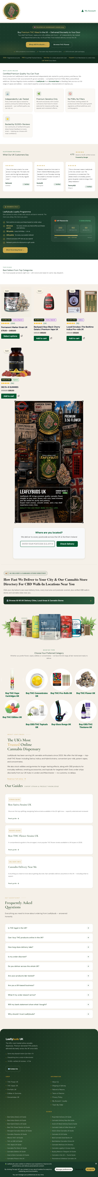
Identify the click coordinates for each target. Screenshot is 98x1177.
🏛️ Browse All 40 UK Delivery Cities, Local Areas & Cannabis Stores (49, 600)
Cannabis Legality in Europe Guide (63, 1148)
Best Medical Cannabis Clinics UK (63, 1141)
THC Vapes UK (12, 1085)
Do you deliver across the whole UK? (23, 966)
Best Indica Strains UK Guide (16, 1120)
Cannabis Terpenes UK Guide (17, 1134)
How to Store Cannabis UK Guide (18, 1155)
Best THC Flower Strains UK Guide (18, 1127)
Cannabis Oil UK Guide (59, 1134)
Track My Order (57, 1105)
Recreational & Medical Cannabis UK (64, 1158)
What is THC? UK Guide (15, 1138)
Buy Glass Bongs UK (61, 724)
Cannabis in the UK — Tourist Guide (63, 1155)
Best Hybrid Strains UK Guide (16, 1124)
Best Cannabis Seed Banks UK (62, 1138)
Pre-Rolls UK (11, 1089)
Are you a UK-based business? (21, 985)
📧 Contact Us (13, 1069)
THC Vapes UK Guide (14, 1145)
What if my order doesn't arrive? (22, 995)
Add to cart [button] (41, 338)
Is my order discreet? (17, 956)
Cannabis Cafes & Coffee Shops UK (63, 1127)
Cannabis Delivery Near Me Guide (63, 1120)
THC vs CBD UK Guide (14, 1141)
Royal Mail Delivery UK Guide (61, 1117)
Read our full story (15, 779)
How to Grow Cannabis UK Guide (63, 1131)
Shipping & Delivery (59, 1085)
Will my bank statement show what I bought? (27, 1004)
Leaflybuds (40, 81)
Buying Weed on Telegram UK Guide (64, 1151)
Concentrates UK (13, 1097)
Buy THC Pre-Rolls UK (61, 693)
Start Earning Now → (15, 250)
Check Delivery (67, 544)
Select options (10, 336)
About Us (55, 1082)
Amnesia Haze (54, 81)
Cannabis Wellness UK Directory (62, 1145)
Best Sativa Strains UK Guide (16, 1117)
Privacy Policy (57, 1097)
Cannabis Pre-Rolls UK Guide (17, 1148)
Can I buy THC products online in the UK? (26, 937)
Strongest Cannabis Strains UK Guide (19, 1131)
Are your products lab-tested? (21, 976)
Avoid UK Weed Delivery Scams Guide (64, 1124)
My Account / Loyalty (59, 1101)
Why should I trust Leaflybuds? (21, 1014)
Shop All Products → (37, 45)
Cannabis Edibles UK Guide (16, 1151)
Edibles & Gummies (14, 1093)
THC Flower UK (12, 1082)
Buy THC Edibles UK (12, 717)
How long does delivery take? (20, 947)
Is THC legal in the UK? (17, 928)
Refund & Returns (58, 1089)
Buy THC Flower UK (85, 693)
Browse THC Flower (61, 45)
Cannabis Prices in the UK (15, 1158)
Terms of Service (58, 1093)
